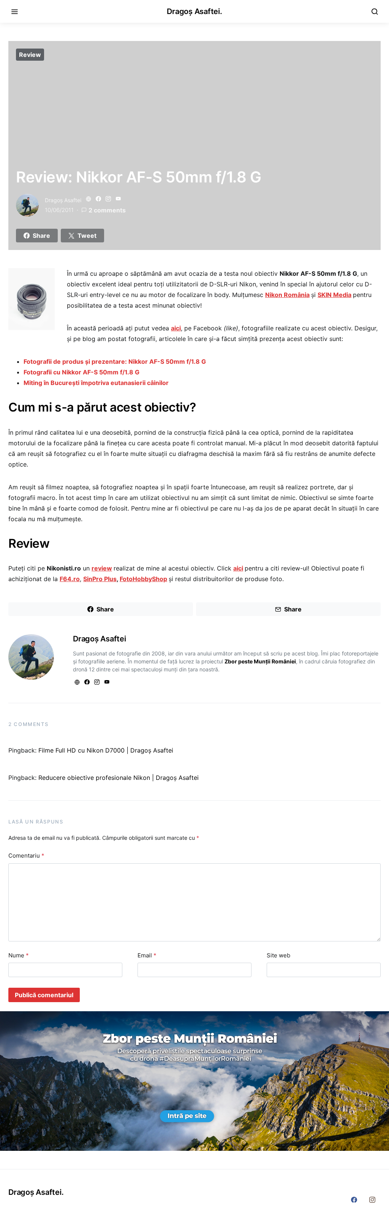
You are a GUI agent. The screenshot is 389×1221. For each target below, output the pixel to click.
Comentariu (26, 855)
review (102, 568)
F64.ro (70, 579)
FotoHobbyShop (143, 579)
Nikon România (287, 295)
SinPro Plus (100, 579)
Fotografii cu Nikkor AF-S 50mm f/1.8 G (81, 372)
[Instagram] (372, 1200)
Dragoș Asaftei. (194, 11)
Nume (18, 955)
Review (30, 54)
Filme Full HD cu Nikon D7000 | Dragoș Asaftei (105, 750)
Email (147, 955)
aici (176, 328)
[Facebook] (354, 1200)
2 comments (107, 210)
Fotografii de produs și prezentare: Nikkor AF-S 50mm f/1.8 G (115, 361)
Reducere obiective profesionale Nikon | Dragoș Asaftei (118, 777)
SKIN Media (334, 295)
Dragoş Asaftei (63, 200)
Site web (278, 955)
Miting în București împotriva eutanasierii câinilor (96, 383)
